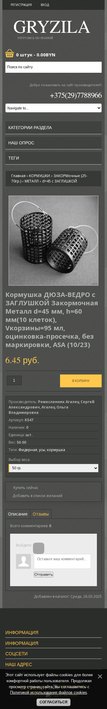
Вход (45, 5)
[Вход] (38, 548)
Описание (18, 514)
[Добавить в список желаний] (35, 496)
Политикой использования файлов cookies (48, 692)
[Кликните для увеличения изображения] (53, 240)
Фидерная (27, 449)
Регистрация (21, 5)
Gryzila (51, 28)
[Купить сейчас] (23, 487)
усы (42, 449)
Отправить (43, 574)
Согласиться (53, 702)
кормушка (56, 449)
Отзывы (41, 514)
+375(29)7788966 (76, 95)
